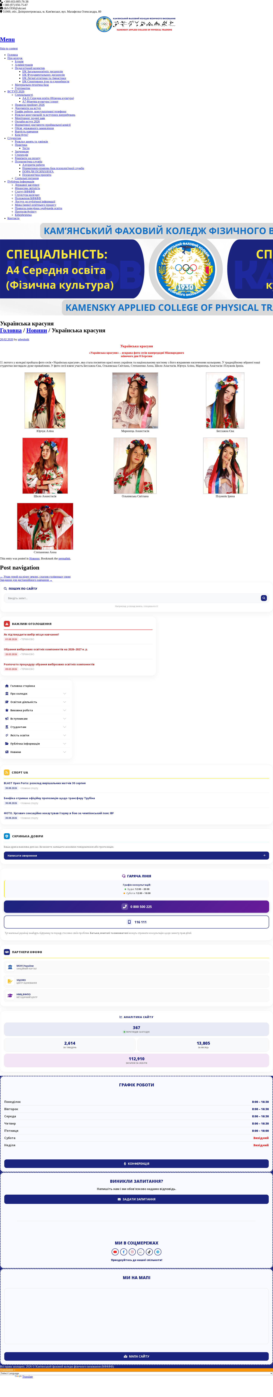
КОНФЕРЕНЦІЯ (138, 1164)
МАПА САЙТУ (139, 1356)
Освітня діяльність (23, 702)
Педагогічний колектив (30, 68)
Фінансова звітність (27, 188)
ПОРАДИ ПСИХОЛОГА (38, 171)
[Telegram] (157, 1251)
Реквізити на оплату (27, 158)
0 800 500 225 (141, 906)
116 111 (140, 922)
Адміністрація (24, 64)
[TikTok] (149, 1251)
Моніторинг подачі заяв (30, 118)
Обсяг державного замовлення (34, 128)
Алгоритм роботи (33, 164)
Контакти (13, 218)
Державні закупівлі (27, 184)
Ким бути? (21, 134)
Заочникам (22, 151)
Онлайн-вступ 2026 (27, 121)
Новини (36, 330)
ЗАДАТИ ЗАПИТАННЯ (139, 1199)
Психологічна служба (28, 161)
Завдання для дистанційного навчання (26, 580)
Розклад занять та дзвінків (31, 141)
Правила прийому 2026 (30, 104)
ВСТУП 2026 (15, 91)
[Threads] (140, 1251)
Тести (26, 148)
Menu (7, 39)
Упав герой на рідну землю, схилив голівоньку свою (35, 576)
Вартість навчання (26, 131)
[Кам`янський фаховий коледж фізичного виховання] (136, 24)
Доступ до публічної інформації (35, 201)
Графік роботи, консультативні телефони (40, 111)
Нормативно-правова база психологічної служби (53, 168)
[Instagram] (132, 1251)
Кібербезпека (23, 214)
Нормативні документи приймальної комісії (43, 124)
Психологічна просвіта (36, 174)
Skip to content (9, 48)
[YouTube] (115, 1251)
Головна (12, 54)
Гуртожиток (22, 88)
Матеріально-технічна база (32, 84)
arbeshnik (23, 339)
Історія (19, 61)
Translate (27, 1376)
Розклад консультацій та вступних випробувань (45, 114)
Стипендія (21, 154)
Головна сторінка (22, 686)
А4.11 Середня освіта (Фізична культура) (48, 98)
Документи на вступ (28, 108)
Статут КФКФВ (25, 191)
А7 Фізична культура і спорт (40, 101)
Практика (21, 144)
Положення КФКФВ (28, 198)
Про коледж (14, 58)
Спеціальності (24, 94)
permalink (64, 558)
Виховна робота (21, 710)
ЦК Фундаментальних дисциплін (43, 74)
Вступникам (18, 718)
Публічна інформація (20, 181)
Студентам (14, 138)
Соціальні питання (27, 178)
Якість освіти (19, 735)
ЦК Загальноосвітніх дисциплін (42, 71)
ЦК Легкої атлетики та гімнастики (44, 78)
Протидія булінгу (26, 211)
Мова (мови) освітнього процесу (35, 204)
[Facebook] (123, 1251)
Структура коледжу (27, 194)
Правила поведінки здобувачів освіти (38, 208)
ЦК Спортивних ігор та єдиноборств (45, 81)
